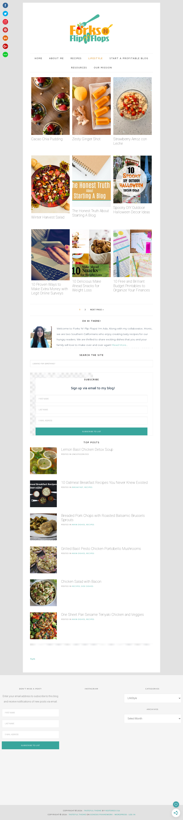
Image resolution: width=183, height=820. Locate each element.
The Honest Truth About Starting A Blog (90, 213)
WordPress (121, 814)
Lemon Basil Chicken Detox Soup (87, 449)
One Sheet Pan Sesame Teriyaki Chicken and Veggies (102, 614)
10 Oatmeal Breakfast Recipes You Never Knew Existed (104, 482)
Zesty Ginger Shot (86, 139)
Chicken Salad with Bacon (81, 581)
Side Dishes (87, 586)
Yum (32, 658)
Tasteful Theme (77, 814)
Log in (132, 814)
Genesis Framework (101, 814)
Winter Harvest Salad (47, 217)
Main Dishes (78, 525)
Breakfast (77, 487)
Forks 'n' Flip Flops (90, 29)
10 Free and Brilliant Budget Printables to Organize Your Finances (131, 285)
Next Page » (97, 309)
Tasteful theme (93, 810)
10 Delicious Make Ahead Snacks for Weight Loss (86, 285)
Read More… (120, 345)
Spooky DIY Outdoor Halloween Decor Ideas (131, 209)
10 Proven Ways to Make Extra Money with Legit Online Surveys (49, 288)
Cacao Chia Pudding (47, 139)
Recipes (88, 487)
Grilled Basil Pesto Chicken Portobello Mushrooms (101, 548)
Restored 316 (112, 810)
